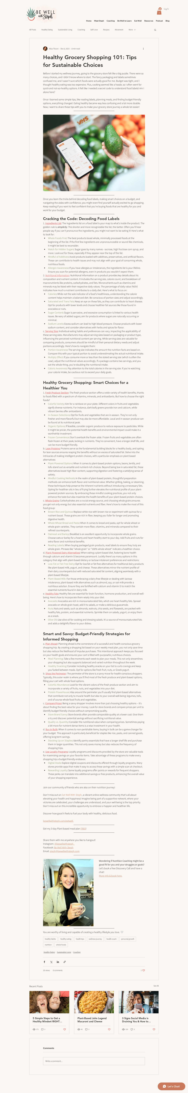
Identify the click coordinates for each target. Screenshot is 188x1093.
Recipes (106, 29)
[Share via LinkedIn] (58, 962)
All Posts (32, 29)
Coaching (81, 29)
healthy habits (50, 939)
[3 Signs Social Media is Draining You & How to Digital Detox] (139, 1002)
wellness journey (95, 939)
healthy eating (65, 939)
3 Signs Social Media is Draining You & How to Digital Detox (135, 1020)
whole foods (61, 944)
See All (156, 986)
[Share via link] (64, 962)
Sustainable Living (65, 29)
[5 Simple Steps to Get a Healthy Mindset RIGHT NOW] (49, 1002)
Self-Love (94, 29)
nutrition (48, 944)
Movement (119, 29)
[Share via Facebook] (44, 962)
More (131, 29)
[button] (155, 30)
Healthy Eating (47, 29)
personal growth (127, 939)
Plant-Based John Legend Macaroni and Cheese (92, 1020)
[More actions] (143, 48)
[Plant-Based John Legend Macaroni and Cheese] (94, 1002)
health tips (80, 939)
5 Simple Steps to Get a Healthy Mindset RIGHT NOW (46, 1020)
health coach (111, 939)
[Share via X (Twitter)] (51, 962)
